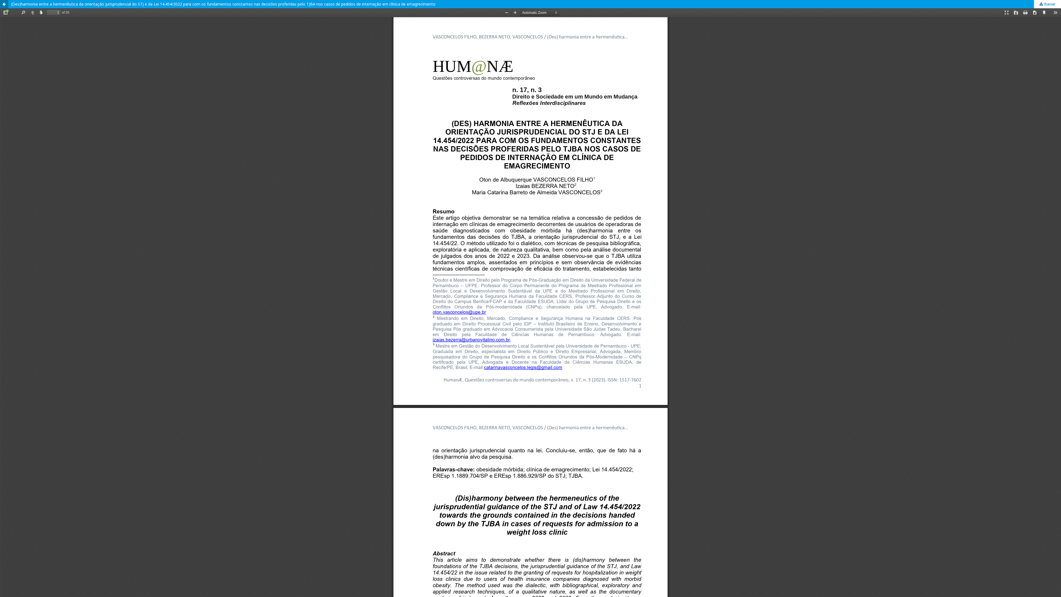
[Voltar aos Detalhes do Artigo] (4, 4)
